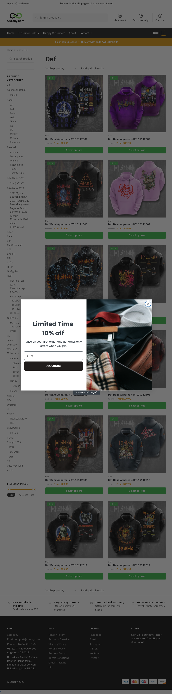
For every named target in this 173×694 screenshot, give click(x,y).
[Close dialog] (148, 304)
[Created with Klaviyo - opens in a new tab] (86, 393)
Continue (53, 366)
